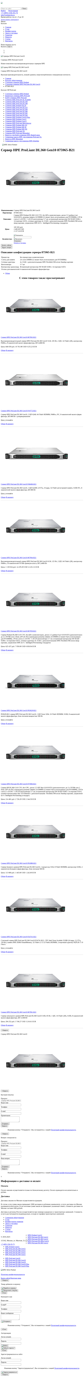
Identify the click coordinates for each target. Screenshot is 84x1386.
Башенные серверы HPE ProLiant (17, 96)
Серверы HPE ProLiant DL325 (16, 107)
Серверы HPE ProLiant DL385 (16, 113)
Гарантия (8, 35)
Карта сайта (5, 1278)
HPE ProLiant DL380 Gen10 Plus (17, 1266)
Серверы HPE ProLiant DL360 (16, 109)
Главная (8, 27)
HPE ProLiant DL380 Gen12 (38, 1239)
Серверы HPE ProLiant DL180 (16, 103)
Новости (8, 37)
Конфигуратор (10, 31)
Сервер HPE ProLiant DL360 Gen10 (18, 337)
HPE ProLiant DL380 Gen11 (15, 1251)
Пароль (3, 1341)
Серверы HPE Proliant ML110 (16, 125)
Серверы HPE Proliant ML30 (15, 127)
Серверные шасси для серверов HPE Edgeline (22, 141)
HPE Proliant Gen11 (12, 1247)
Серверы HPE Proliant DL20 (15, 105)
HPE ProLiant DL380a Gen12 (38, 1241)
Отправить (5, 1124)
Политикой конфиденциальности (63, 1130)
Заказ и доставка (11, 33)
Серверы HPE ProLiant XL (15, 131)
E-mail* (3, 1305)
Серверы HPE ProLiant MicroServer (18, 123)
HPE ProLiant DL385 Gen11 (15, 1253)
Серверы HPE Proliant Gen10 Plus (17, 117)
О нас (7, 29)
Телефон (4, 1107)
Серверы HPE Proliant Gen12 (16, 121)
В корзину (17, 241)
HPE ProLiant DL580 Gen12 (38, 1243)
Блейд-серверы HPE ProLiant (16, 98)
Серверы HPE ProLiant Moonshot (17, 133)
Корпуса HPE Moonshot (14, 139)
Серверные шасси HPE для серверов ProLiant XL (23, 137)
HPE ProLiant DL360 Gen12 (38, 1237)
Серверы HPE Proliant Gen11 (15, 119)
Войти (3, 11)
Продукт (4, 1098)
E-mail (3, 1111)
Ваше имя (4, 1103)
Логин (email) (6, 1337)
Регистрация (13, 11)
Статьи (7, 39)
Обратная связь (15, 1278)
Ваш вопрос (5, 1158)
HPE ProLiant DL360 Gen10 (15, 1260)
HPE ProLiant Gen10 (12, 1258)
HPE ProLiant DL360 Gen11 (15, 1249)
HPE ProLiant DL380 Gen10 (15, 1262)
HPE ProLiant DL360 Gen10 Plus (17, 1264)
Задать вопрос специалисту (10, 19)
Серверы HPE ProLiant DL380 (16, 111)
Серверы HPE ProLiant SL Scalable (18, 100)
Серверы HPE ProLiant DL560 (16, 115)
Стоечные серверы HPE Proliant (17, 94)
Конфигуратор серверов (14, 1221)
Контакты (9, 41)
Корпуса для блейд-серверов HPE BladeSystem (22, 135)
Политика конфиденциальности (13, 1274)
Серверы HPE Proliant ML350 (16, 129)
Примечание (5, 1115)
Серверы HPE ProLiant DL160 (16, 102)
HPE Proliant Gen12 (35, 1235)
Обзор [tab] (7, 273)
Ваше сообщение (7, 1313)
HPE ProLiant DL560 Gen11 (15, 1254)
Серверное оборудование (14, 1218)
